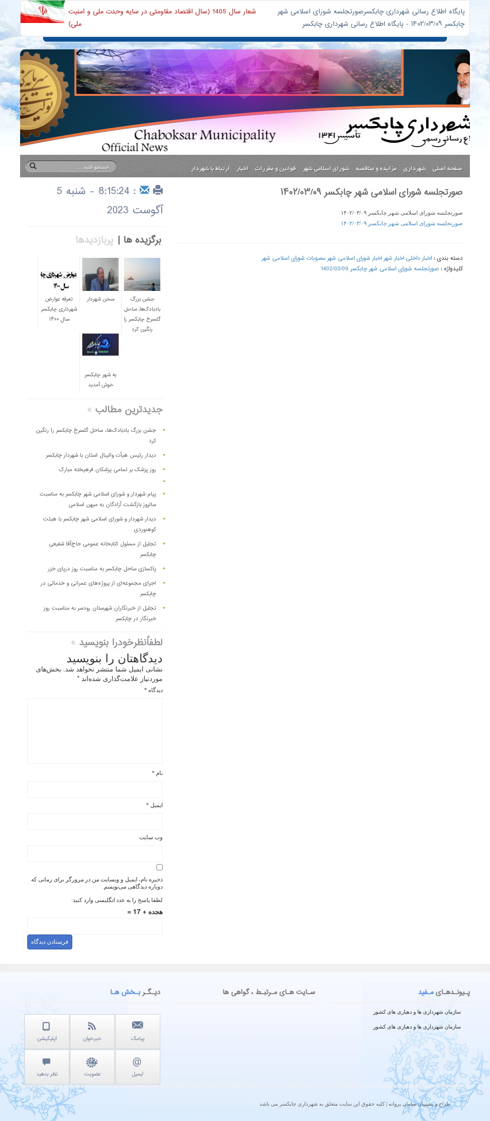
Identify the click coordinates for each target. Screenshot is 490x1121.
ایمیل (154, 805)
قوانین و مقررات (275, 169)
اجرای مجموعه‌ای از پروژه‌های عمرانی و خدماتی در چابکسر (98, 588)
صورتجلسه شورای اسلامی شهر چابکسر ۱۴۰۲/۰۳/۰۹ (402, 223)
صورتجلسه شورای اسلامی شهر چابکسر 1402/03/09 (380, 269)
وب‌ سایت (151, 837)
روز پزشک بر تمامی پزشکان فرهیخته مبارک (107, 469)
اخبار (242, 169)
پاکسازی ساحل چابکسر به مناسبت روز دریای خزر (102, 569)
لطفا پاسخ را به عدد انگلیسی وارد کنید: (117, 900)
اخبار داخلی (419, 258)
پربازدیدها (95, 240)
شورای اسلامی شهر (325, 169)
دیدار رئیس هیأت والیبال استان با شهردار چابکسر (101, 455)
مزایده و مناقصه (376, 169)
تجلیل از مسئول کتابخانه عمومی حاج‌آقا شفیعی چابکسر (102, 549)
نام (157, 773)
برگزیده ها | (139, 240)
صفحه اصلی (447, 169)
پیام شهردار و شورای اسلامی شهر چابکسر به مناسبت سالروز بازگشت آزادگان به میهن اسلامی (98, 499)
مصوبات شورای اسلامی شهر (293, 258)
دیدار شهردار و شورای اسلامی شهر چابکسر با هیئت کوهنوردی (99, 524)
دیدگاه (153, 690)
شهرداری (414, 169)
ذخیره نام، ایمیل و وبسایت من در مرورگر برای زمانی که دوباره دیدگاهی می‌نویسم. (97, 883)
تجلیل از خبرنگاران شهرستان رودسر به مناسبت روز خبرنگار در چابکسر (100, 613)
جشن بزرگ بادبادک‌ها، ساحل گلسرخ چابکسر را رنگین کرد (96, 435)
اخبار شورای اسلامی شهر (354, 258)
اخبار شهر (394, 258)
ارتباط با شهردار (210, 169)
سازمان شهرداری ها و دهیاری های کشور (417, 1012)
